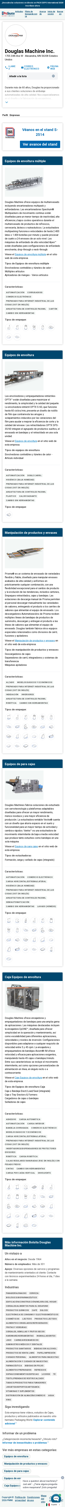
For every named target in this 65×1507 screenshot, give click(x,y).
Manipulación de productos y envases (35, 640)
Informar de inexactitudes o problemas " (25, 1442)
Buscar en (60, 12)
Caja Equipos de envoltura (28, 1077)
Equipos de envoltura (26, 441)
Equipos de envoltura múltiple (30, 254)
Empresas (15, 115)
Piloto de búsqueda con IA (31, 13)
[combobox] (53, 1504)
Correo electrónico (31, 67)
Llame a (12, 67)
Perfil (5, 115)
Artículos (19, 11)
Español (54, 1505)
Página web (54, 67)
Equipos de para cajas (26, 846)
